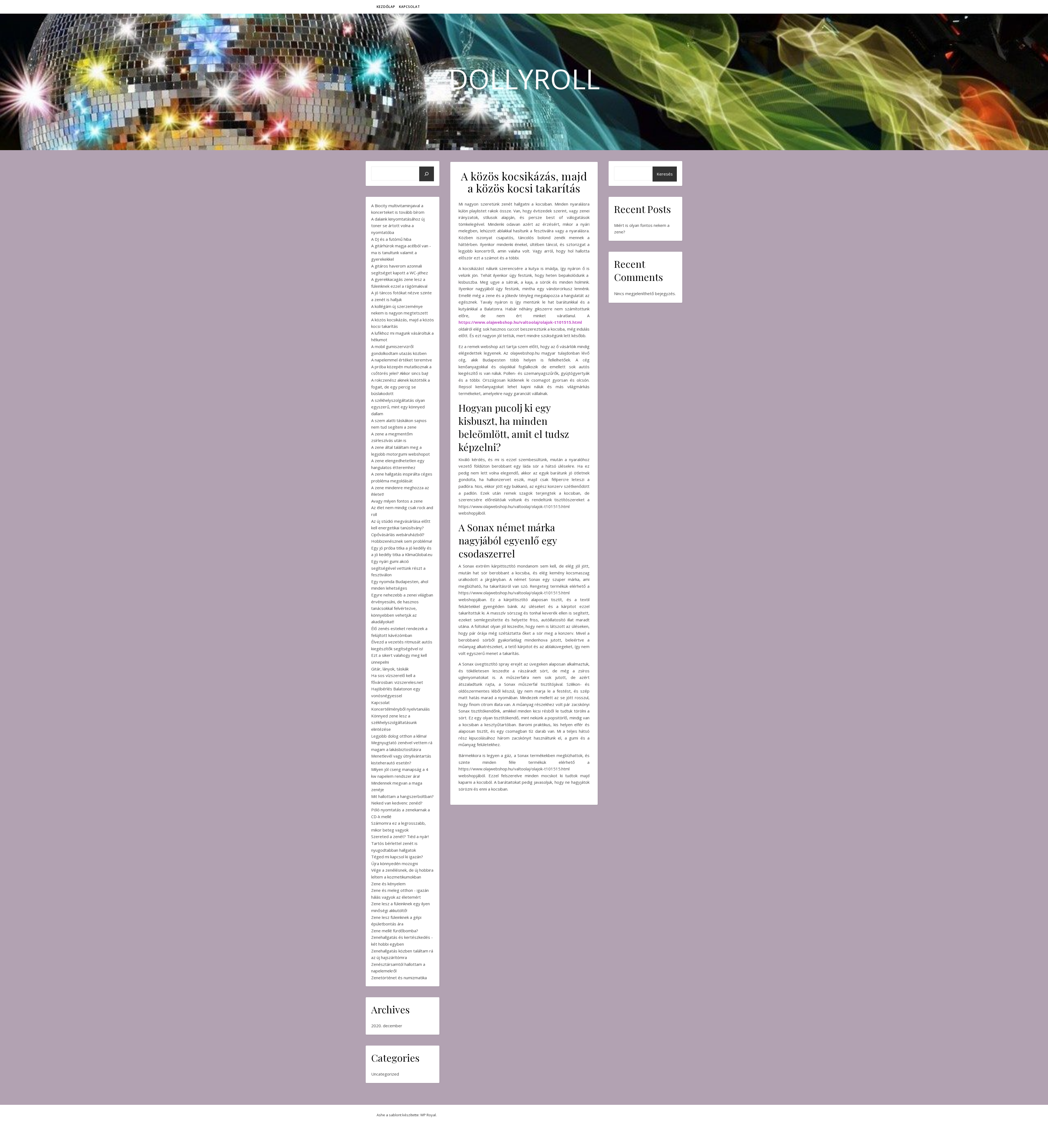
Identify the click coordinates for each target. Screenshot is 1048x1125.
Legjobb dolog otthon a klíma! (399, 736)
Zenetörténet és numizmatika (399, 977)
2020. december (386, 1025)
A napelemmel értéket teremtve (401, 360)
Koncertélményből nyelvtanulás (400, 709)
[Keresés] (426, 174)
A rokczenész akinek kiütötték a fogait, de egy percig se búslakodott (400, 386)
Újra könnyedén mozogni (394, 863)
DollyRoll (524, 78)
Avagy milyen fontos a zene (397, 501)
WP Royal (428, 1114)
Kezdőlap (386, 6)
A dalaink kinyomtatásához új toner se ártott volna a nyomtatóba (398, 225)
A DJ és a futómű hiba (391, 239)
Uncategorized (385, 1074)
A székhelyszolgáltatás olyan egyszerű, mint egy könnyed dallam (398, 406)
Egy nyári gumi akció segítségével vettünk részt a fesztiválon (398, 568)
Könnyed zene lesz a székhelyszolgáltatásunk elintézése (394, 722)
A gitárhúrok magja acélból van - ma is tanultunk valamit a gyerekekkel (401, 252)
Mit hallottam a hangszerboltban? (402, 796)
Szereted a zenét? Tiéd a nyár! (400, 836)
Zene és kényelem (388, 883)
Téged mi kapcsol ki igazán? (397, 856)
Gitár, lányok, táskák (390, 669)
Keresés (665, 174)
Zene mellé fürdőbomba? (394, 930)
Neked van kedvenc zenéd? (396, 803)
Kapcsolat (409, 6)
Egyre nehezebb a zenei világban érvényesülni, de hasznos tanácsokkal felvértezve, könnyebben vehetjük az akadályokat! (402, 608)
